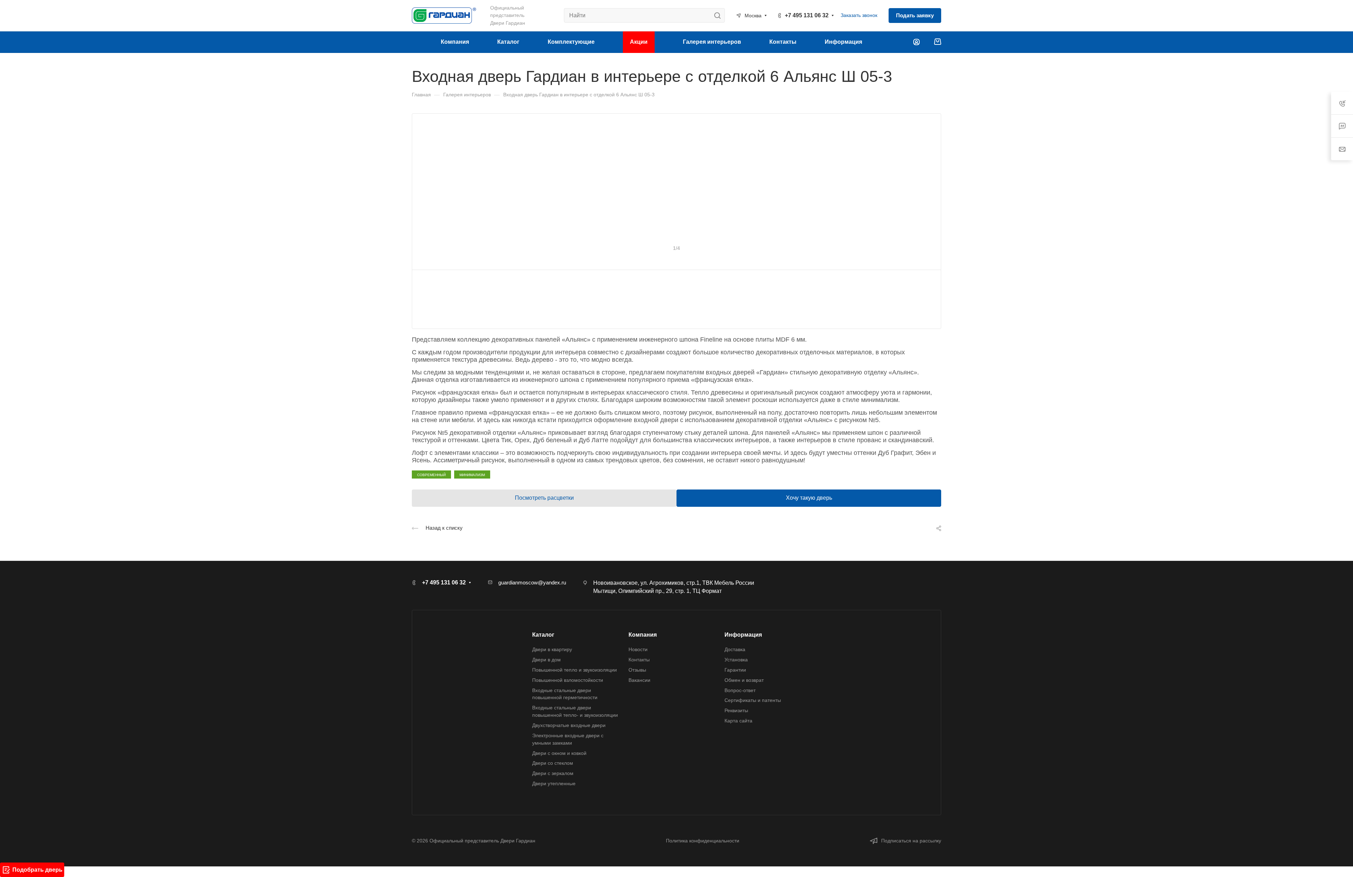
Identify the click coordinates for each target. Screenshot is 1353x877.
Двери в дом (546, 659)
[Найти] (719, 15)
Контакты (639, 659)
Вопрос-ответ (740, 690)
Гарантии (735, 670)
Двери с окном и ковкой (559, 753)
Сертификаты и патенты (752, 700)
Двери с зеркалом (552, 773)
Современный (431, 474)
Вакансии (639, 680)
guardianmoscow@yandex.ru (532, 582)
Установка (736, 659)
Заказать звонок (859, 15)
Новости (638, 649)
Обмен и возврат (744, 680)
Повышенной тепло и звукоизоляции (574, 670)
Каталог (543, 635)
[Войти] (916, 42)
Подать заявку (915, 15)
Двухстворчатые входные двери (569, 725)
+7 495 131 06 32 (807, 15)
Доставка (734, 649)
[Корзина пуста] (937, 42)
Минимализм (472, 474)
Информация (743, 635)
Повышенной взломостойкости (567, 680)
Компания (643, 635)
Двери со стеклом (552, 763)
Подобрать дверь (37, 870)
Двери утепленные (554, 783)
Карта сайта (738, 720)
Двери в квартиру (552, 649)
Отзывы (637, 670)
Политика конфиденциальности (702, 840)
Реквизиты (736, 710)
